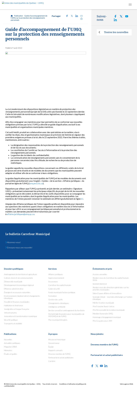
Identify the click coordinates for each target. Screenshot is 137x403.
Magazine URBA (10, 347)
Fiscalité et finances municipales (16, 302)
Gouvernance (53, 343)
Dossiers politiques (13, 268)
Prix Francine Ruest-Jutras (103, 306)
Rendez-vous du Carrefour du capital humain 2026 (111, 279)
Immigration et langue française (16, 309)
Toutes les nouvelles (116, 32)
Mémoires (8, 350)
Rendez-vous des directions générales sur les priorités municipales (111, 288)
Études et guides (10, 354)
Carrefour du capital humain (59, 285)
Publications (10, 334)
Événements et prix (102, 268)
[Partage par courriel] (80, 16)
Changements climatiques (58, 303)
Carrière (51, 361)
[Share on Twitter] (71, 16)
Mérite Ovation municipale (103, 303)
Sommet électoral (100, 284)
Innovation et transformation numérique (20, 316)
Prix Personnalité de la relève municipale (109, 310)
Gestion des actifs (55, 299)
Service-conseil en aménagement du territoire (66, 310)
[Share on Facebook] (66, 16)
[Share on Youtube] (125, 17)
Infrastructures (10, 313)
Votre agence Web (126, 384)
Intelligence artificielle (56, 307)
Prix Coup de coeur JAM (102, 321)
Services (52, 268)
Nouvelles (8, 339)
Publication (18, 16)
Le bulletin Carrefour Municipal (27, 234)
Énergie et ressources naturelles (17, 292)
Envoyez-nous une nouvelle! (19, 247)
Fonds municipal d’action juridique (61, 292)
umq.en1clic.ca (36, 183)
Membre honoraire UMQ (103, 313)
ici (82, 198)
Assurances (53, 281)
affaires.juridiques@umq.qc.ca (20, 214)
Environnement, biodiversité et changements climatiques (22, 297)
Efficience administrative (13, 289)
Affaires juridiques (55, 274)
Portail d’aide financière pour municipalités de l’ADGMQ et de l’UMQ (66, 315)
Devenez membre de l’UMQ (59, 354)
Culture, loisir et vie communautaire (18, 278)
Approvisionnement (56, 278)
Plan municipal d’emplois (57, 320)
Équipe (51, 347)
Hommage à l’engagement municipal (107, 317)
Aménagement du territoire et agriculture (20, 274)
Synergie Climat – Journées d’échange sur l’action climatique (112, 298)
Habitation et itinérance (13, 305)
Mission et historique (56, 339)
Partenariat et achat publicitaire (60, 357)
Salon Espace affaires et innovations (107, 293)
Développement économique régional (19, 285)
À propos (53, 334)
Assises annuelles (100, 274)
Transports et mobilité (13, 323)
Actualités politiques (12, 343)
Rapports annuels (55, 350)
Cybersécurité (54, 289)
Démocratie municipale (13, 281)
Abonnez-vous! (14, 242)
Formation (52, 296)
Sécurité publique (11, 320)
